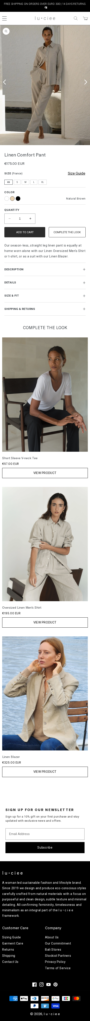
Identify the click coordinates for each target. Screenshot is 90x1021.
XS (8, 182)
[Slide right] (85, 82)
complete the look (67, 232)
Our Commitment (58, 943)
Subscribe (44, 847)
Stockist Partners (58, 955)
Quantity (11, 210)
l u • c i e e (52, 1014)
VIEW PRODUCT (45, 473)
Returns (8, 949)
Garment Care (12, 943)
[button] (75, 18)
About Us (52, 937)
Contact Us (10, 962)
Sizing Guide (11, 937)
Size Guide (76, 173)
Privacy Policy (55, 962)
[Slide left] (4, 82)
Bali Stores (53, 949)
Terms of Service (58, 968)
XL (42, 182)
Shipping (8, 955)
